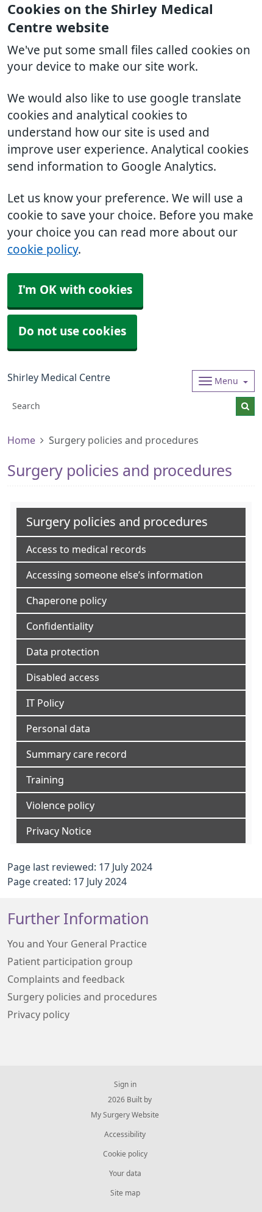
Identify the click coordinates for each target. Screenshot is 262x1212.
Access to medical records (86, 549)
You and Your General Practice (77, 944)
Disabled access (62, 677)
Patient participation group (70, 961)
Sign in (125, 1084)
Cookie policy (125, 1154)
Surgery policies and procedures (82, 997)
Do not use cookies (72, 331)
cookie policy (42, 249)
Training (45, 780)
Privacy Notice (58, 831)
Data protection (62, 652)
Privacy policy (38, 1014)
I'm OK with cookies (75, 290)
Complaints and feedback (66, 979)
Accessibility (125, 1134)
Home (21, 440)
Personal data (58, 728)
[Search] (245, 406)
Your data (125, 1173)
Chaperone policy (66, 600)
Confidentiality (59, 626)
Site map (125, 1193)
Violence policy (60, 805)
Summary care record (76, 754)
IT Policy (45, 703)
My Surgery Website (125, 1115)
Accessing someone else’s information (114, 575)
